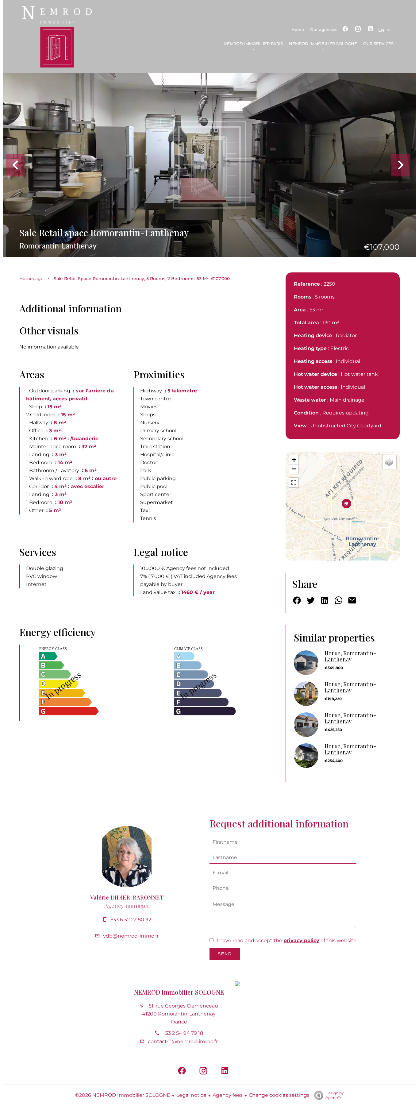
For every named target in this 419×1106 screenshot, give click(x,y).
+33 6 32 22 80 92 (130, 920)
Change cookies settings (279, 1095)
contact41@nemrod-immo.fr (183, 1041)
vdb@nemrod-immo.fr (131, 936)
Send (225, 953)
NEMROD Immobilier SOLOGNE (179, 992)
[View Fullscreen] (293, 482)
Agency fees (228, 1095)
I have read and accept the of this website (286, 940)
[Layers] (389, 462)
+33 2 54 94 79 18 (183, 1033)
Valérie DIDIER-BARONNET (126, 897)
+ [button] (294, 460)
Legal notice (191, 1095)
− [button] (294, 469)
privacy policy (301, 940)
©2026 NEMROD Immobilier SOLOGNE (122, 1095)
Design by (334, 1095)
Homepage (31, 278)
